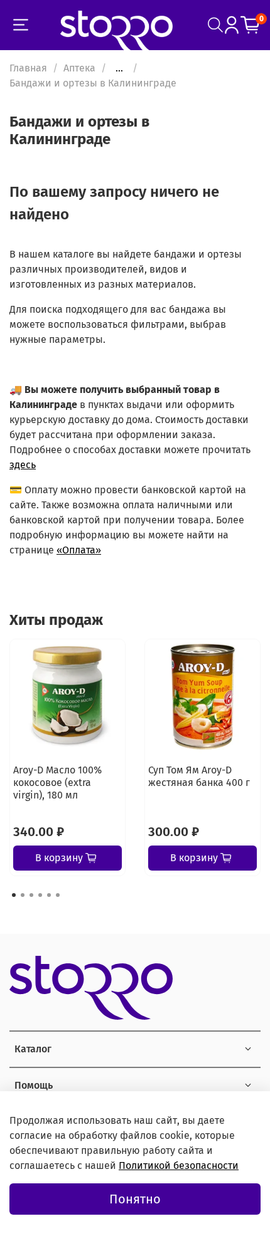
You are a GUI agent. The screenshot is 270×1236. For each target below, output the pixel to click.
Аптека (79, 68)
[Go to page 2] (22, 895)
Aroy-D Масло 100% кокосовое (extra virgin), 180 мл (57, 782)
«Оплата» (79, 550)
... (119, 68)
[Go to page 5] (49, 895)
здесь (22, 465)
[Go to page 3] (31, 895)
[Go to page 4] (40, 895)
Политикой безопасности (179, 1165)
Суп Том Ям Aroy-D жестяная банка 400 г (199, 776)
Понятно (135, 1199)
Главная (28, 68)
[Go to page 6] (58, 895)
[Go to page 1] (14, 895)
